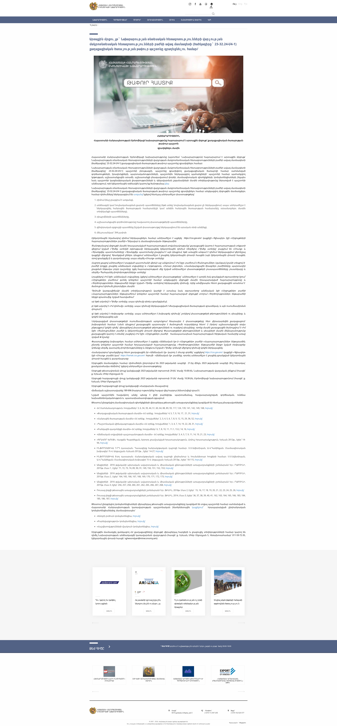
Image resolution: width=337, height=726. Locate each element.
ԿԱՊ (209, 20)
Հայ (235, 3)
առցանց (138, 194)
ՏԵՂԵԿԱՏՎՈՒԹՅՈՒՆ (155, 20)
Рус (245, 3)
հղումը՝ (209, 408)
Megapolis (242, 722)
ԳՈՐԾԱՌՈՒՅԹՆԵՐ (120, 20)
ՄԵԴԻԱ (172, 20)
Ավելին (109, 611)
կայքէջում (197, 507)
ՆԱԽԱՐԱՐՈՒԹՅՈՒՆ (99, 20)
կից (167, 183)
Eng (240, 3)
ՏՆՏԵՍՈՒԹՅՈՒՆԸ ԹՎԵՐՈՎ (191, 20)
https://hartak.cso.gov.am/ (133, 355)
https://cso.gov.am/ (214, 352)
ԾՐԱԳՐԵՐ (137, 20)
